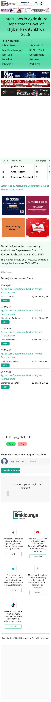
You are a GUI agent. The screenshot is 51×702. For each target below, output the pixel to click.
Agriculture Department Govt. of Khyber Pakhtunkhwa (21, 290)
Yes (11, 443)
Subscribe (37, 556)
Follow (13, 590)
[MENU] (48, 3)
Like (13, 554)
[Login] (41, 3)
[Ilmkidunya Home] (8, 3)
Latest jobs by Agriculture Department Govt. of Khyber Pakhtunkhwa (25, 187)
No (22, 443)
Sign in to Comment (12, 470)
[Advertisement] (25, 124)
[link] (25, 3)
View (5, 300)
